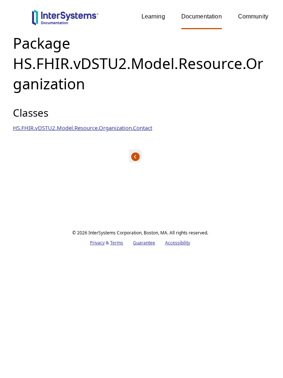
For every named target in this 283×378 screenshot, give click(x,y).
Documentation (201, 16)
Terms (116, 243)
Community (253, 16)
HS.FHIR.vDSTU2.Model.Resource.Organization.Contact (82, 127)
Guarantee (144, 243)
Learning (153, 16)
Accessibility (177, 243)
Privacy (97, 243)
